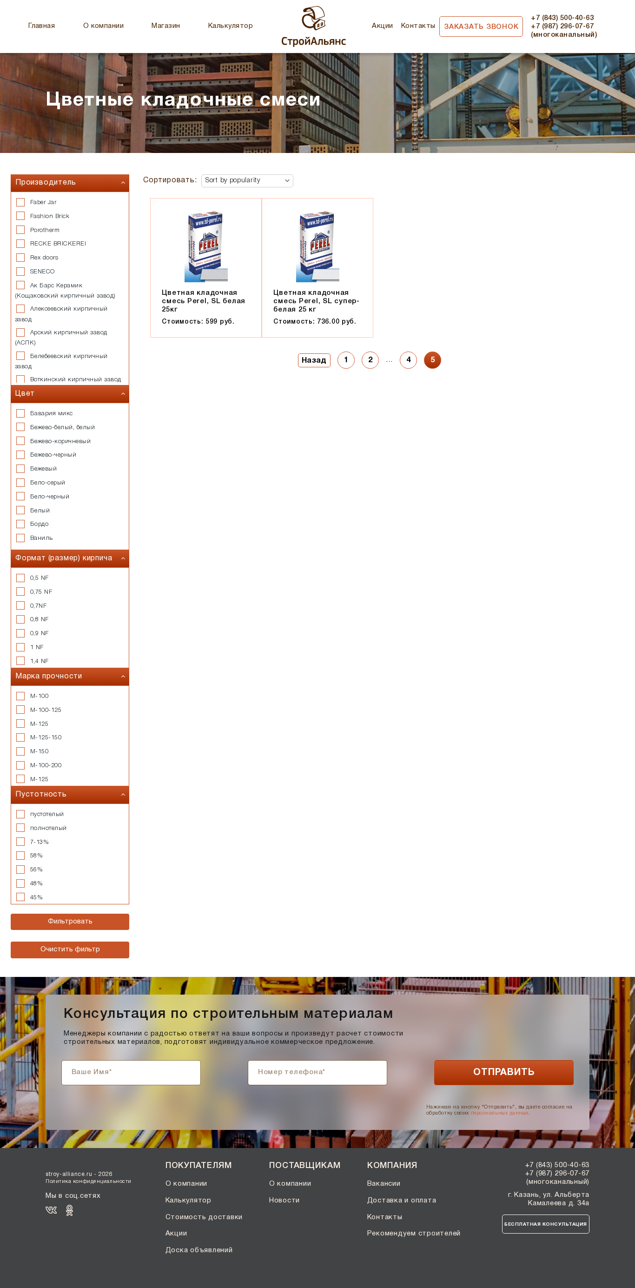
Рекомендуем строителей (414, 1233)
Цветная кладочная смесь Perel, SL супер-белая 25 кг (316, 301)
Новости (284, 1200)
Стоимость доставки (204, 1217)
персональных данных (500, 1113)
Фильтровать (70, 921)
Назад (314, 361)
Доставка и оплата (402, 1200)
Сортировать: (170, 180)
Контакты (418, 26)
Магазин (166, 26)
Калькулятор (230, 26)
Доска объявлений (199, 1250)
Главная (41, 26)
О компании (103, 26)
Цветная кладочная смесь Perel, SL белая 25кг (203, 301)
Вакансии (384, 1184)
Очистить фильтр (70, 949)
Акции (382, 26)
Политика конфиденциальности (89, 1181)
